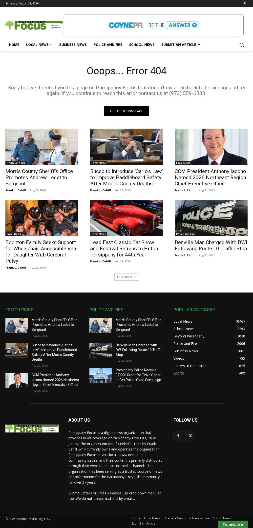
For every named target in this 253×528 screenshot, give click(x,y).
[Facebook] (238, 3)
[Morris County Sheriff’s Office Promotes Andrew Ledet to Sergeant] (41, 147)
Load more (125, 277)
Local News (99, 163)
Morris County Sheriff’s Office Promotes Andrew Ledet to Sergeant (39, 177)
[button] (242, 45)
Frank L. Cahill (15, 190)
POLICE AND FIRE (106, 309)
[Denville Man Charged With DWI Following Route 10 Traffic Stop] (211, 218)
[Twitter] (245, 3)
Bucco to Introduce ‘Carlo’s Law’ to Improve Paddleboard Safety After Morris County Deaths (126, 177)
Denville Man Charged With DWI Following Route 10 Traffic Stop (211, 245)
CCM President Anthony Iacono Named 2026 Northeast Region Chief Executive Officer (210, 177)
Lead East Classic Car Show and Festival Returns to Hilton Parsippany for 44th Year (124, 248)
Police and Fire (16, 163)
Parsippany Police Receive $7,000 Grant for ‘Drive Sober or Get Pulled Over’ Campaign (138, 375)
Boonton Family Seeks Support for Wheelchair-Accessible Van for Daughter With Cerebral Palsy (40, 251)
